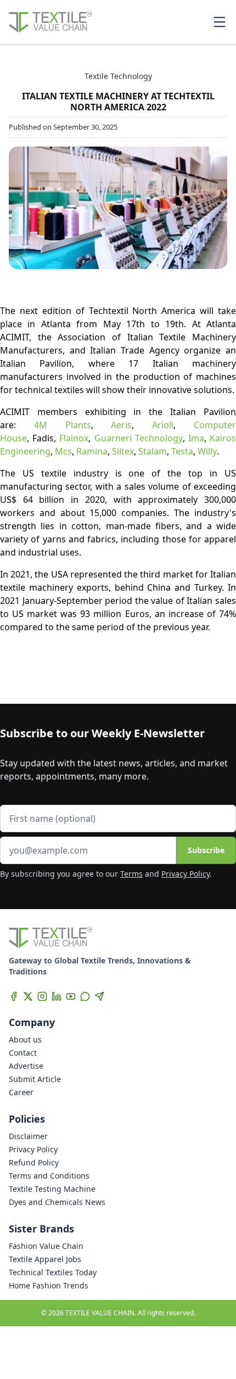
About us (25, 1039)
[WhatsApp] (85, 996)
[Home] (50, 22)
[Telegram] (99, 996)
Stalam (152, 451)
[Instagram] (42, 996)
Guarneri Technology (138, 438)
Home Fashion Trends (48, 1285)
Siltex (123, 451)
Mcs (63, 451)
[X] (28, 996)
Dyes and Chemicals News (57, 1202)
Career (21, 1092)
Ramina (92, 451)
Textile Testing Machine (52, 1189)
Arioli (162, 425)
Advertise (26, 1066)
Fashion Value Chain (46, 1246)
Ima (196, 438)
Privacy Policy (185, 873)
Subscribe (206, 850)
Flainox (73, 438)
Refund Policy (34, 1162)
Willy (207, 451)
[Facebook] (14, 996)
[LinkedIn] (56, 996)
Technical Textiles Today (53, 1272)
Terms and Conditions (49, 1175)
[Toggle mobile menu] (219, 22)
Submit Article (35, 1079)
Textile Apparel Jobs (45, 1259)
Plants (69, 425)
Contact (23, 1052)
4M (40, 425)
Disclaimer (28, 1136)
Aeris (121, 425)
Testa (182, 451)
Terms (131, 873)
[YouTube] (71, 996)
